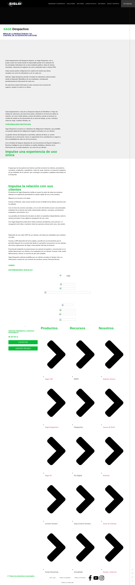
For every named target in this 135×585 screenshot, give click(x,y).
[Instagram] (101, 578)
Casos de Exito (91, 3)
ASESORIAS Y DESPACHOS (56, 3)
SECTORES (80, 3)
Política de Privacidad (80, 577)
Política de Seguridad (65, 577)
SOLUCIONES (71, 3)
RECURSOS (101, 3)
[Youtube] (96, 578)
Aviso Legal (52, 577)
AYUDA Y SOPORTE (113, 3)
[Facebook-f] (90, 578)
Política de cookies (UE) (67, 582)
